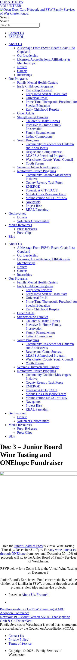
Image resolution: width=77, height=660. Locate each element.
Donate (22, 217)
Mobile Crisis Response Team (46, 194)
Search (4, 17)
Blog (12, 236)
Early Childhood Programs (35, 86)
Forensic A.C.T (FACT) (42, 190)
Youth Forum (35, 163)
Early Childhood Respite (42, 109)
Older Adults (25, 113)
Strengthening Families (32, 117)
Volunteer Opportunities (33, 221)
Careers (22, 71)
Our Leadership (27, 55)
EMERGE (33, 186)
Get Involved (17, 213)
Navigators (33, 202)
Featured (42, 594)
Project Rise (34, 206)
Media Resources (20, 225)
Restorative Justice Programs (36, 171)
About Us (15, 44)
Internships (24, 75)
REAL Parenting (37, 209)
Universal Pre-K (37, 98)
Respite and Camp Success (44, 152)
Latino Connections (39, 136)
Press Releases (27, 229)
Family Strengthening (40, 132)
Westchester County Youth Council (49, 159)
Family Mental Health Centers (37, 82)
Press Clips (24, 232)
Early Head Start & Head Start (46, 94)
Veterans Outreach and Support (38, 167)
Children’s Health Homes (43, 121)
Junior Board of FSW (28, 546)
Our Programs (18, 78)
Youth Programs (28, 140)
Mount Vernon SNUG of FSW (46, 198)
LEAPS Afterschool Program (45, 155)
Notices (22, 67)
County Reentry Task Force (44, 182)
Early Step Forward (39, 90)
